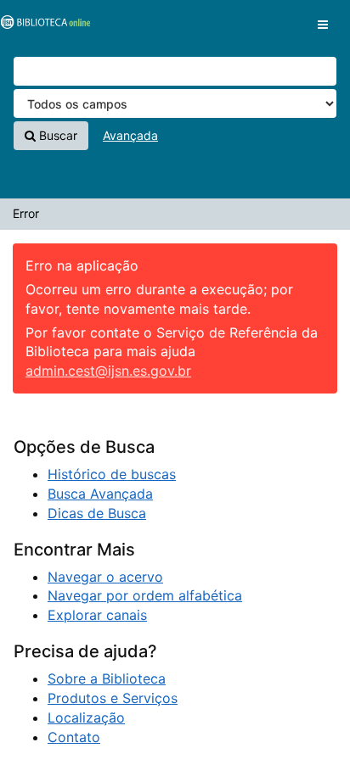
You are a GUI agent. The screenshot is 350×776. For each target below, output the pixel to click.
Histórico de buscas (112, 474)
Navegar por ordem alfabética (145, 595)
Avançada (130, 135)
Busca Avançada (100, 493)
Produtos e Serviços (113, 697)
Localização (86, 717)
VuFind (42, 26)
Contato (74, 737)
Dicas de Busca (97, 513)
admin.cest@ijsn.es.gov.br (108, 370)
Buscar (56, 135)
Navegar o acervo (105, 576)
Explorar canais (97, 614)
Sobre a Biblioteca (107, 678)
